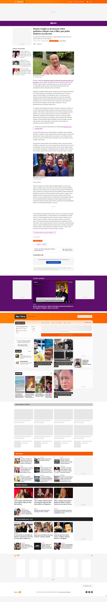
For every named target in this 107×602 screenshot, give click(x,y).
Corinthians (62, 466)
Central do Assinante (79, 1)
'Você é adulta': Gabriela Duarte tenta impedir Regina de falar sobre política (23, 502)
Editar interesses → (88, 322)
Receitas (21, 475)
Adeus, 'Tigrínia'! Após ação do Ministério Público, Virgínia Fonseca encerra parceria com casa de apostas (63, 502)
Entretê (44, 244)
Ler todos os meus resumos (66, 335)
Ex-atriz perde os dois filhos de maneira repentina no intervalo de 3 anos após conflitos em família (23, 536)
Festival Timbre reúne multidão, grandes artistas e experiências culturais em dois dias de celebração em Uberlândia (47, 546)
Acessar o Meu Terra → (32, 316)
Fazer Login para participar (53, 262)
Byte (41, 466)
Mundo (21, 466)
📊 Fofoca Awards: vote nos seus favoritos (43, 232)
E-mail (87, 1)
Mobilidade (62, 475)
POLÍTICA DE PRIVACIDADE (64, 592)
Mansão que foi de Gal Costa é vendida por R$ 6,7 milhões (42, 511)
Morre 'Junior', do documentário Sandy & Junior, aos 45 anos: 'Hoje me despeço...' (27, 546)
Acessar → (30, 351)
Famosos (38, 244)
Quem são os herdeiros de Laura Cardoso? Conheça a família (43, 535)
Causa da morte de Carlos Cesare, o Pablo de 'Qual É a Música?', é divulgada (62, 536)
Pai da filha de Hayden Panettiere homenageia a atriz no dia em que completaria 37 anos (63, 512)
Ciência (21, 457)
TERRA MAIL (70, 1)
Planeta (61, 457)
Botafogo (42, 457)
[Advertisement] (83, 511)
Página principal (21, 2)
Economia (42, 475)
